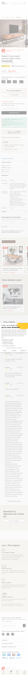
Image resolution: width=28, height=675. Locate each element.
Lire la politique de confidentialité (8, 345)
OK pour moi (23, 350)
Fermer (4, 350)
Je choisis (14, 350)
